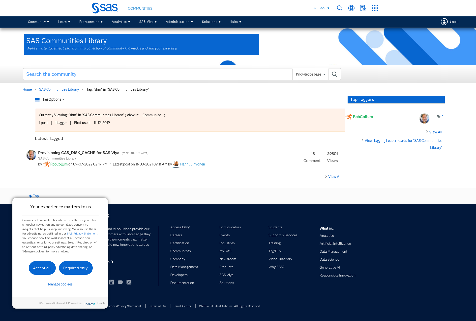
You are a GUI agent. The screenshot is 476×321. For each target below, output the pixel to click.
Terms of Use (158, 306)
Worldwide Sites (351, 8)
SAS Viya (146, 22)
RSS (128, 282)
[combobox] (182, 74)
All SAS (319, 8)
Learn (62, 22)
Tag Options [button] (51, 99)
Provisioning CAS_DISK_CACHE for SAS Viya (93, 152)
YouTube (120, 282)
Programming (89, 22)
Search (340, 8)
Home (27, 89)
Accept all (42, 268)
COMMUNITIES (140, 8)
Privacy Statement (129, 306)
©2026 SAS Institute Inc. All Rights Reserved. (230, 306)
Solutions (209, 22)
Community (37, 22)
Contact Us (363, 8)
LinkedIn (111, 282)
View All (334, 176)
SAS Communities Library (59, 89)
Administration (178, 22)
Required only (75, 268)
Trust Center (182, 306)
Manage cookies (60, 284)
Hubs (234, 22)
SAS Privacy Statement (82, 233)
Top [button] (36, 196)
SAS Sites (375, 8)
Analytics (119, 22)
